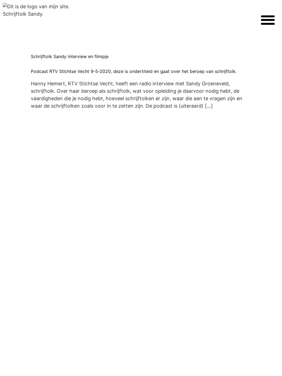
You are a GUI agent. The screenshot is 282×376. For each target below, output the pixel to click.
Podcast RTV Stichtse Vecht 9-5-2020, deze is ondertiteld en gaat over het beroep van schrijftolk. (134, 71)
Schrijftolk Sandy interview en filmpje (70, 56)
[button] (267, 19)
